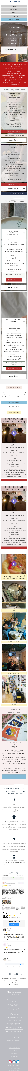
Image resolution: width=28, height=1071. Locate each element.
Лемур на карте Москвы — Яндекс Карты (14, 966)
